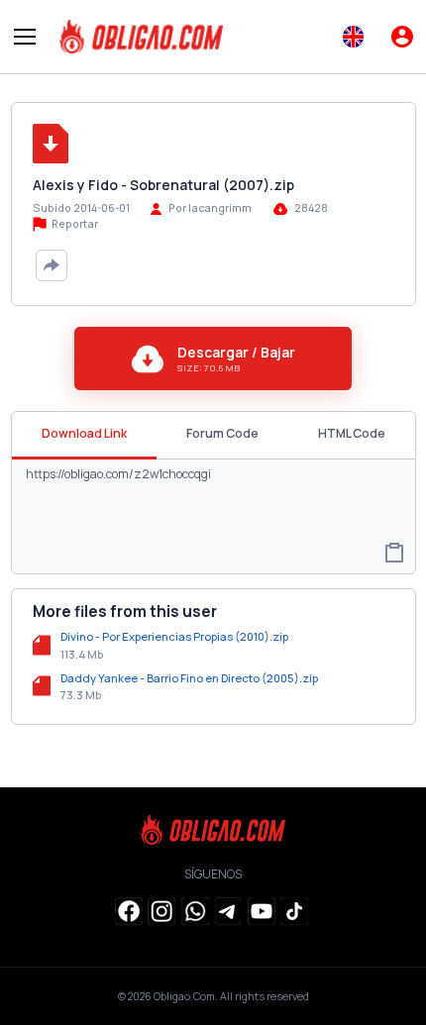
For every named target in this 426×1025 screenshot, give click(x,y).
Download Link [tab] (84, 433)
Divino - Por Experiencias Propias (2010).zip (174, 636)
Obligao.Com (184, 996)
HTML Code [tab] (351, 433)
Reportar (74, 224)
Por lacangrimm (210, 208)
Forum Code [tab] (222, 433)
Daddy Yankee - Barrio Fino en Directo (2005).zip (189, 677)
